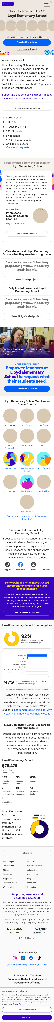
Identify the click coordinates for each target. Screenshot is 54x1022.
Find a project (8, 861)
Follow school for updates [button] (28, 108)
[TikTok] (39, 958)
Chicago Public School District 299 (27, 11)
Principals (14, 979)
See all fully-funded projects (27, 316)
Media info (31, 883)
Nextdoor (46, 569)
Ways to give (8, 887)
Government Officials (27, 982)
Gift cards (7, 870)
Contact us (31, 887)
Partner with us (9, 874)
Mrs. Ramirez (12, 209)
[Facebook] (31, 958)
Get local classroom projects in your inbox (27, 964)
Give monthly (8, 866)
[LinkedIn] (22, 958)
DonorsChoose (8, 4)
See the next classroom (27, 234)
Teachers (35, 975)
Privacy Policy (18, 1004)
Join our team (32, 870)
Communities (32, 874)
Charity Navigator (26, 922)
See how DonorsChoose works (27, 613)
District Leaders (31, 979)
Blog (29, 878)
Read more (13, 203)
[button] (7, 566)
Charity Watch (10, 922)
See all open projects (27, 279)
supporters (14, 930)
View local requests (17, 147)
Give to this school (27, 42)
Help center (27, 853)
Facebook (20, 569)
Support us (7, 878)
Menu (46, 4)
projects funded (40, 930)
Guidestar (45, 922)
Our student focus (34, 866)
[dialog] (27, 1005)
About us (31, 861)
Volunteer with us (10, 883)
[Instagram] (14, 958)
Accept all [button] (27, 1017)
